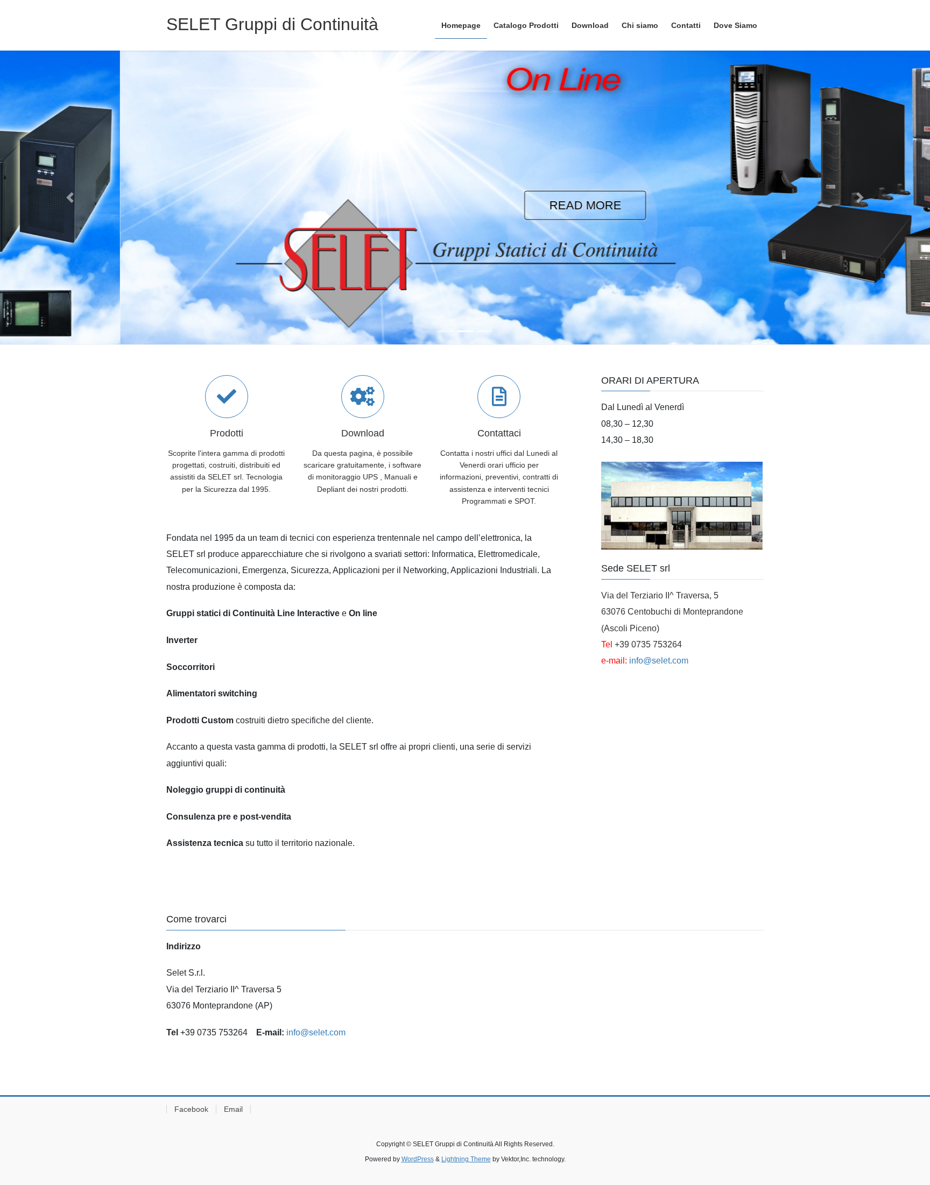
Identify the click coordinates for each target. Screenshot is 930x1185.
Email (233, 1109)
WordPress (417, 1159)
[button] (69, 197)
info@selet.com (658, 660)
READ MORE (465, 205)
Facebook (191, 1109)
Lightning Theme (466, 1159)
